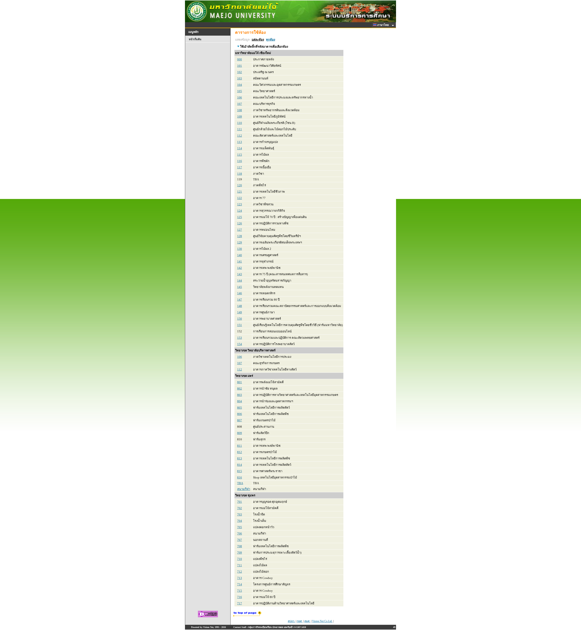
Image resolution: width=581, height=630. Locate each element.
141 (239, 261)
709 (239, 552)
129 (239, 242)
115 (239, 154)
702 (239, 508)
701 (239, 501)
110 (239, 123)
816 (239, 477)
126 (239, 223)
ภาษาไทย (383, 25)
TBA (240, 483)
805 (239, 407)
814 (239, 464)
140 (239, 255)
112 (239, 135)
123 (239, 204)
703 (239, 514)
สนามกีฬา (243, 489)
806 (239, 414)
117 (239, 167)
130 (239, 248)
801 (239, 382)
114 (239, 148)
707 (239, 540)
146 (239, 293)
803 (239, 395)
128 (239, 236)
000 (239, 59)
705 (239, 527)
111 (239, 129)
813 (239, 458)
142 (239, 268)
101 (239, 65)
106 (239, 97)
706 (239, 533)
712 (239, 571)
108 (239, 110)
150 (239, 318)
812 (239, 452)
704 (239, 520)
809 (239, 433)
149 (239, 312)
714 (239, 584)
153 (239, 337)
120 (239, 185)
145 (239, 287)
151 (239, 325)
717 (239, 603)
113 (239, 142)
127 (239, 229)
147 (239, 299)
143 (239, 274)
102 (239, 72)
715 (239, 590)
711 (239, 565)
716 (239, 597)
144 (239, 280)
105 (239, 91)
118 (239, 173)
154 (239, 344)
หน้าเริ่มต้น (195, 39)
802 (239, 388)
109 (239, 116)
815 (239, 471)
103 (239, 78)
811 (239, 445)
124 (239, 210)
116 (239, 161)
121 (239, 191)
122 (239, 198)
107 (239, 103)
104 (239, 84)
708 (239, 546)
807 (239, 420)
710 (239, 559)
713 (239, 578)
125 (239, 217)
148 (239, 306)
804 (239, 401)
